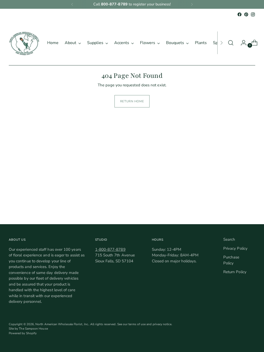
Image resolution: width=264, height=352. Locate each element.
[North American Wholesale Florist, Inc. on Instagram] (253, 14)
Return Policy (234, 271)
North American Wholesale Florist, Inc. (62, 324)
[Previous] (72, 4)
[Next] (191, 4)
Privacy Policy (235, 248)
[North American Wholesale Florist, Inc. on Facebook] (239, 14)
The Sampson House (33, 328)
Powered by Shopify (23, 333)
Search (229, 239)
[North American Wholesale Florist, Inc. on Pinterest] (246, 14)
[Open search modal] (231, 43)
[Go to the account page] (241, 43)
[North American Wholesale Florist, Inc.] (24, 42)
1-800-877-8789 (110, 249)
